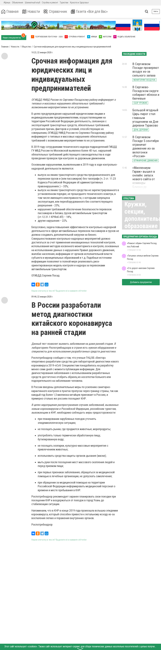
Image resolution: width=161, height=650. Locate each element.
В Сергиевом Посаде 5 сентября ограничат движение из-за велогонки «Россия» (145, 146)
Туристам (64, 2)
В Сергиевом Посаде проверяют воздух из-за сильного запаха (145, 69)
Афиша (7, 2)
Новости (34, 11)
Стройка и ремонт (50, 2)
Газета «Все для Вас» (92, 11)
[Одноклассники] (38, 284)
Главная (12, 11)
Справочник (58, 11)
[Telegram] (42, 284)
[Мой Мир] (46, 284)
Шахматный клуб (32, 2)
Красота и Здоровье (79, 2)
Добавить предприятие (141, 282)
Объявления (17, 2)
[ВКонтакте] (33, 284)
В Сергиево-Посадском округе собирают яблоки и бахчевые (145, 92)
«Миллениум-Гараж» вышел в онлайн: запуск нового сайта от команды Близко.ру (143, 177)
